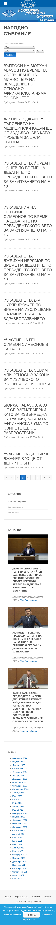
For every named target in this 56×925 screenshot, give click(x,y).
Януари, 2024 (18, 775)
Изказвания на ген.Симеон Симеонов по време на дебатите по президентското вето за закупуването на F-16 (28, 220)
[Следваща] (44, 477)
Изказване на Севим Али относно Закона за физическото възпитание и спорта (27, 377)
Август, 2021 (18, 875)
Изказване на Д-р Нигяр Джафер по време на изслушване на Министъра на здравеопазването (27, 309)
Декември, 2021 (19, 861)
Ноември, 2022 (19, 823)
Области (37, 901)
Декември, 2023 (19, 778)
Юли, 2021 (17, 878)
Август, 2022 (18, 833)
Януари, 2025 (18, 765)
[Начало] (6, 477)
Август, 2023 (18, 792)
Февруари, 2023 (19, 813)
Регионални (13, 512)
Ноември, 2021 (19, 864)
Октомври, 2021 (19, 868)
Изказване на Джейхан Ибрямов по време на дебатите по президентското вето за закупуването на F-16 (28, 267)
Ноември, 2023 (19, 782)
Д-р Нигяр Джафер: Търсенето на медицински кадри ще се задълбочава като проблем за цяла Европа (28, 130)
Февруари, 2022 (19, 854)
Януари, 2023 (18, 816)
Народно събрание (17, 501)
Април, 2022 (18, 847)
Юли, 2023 (17, 796)
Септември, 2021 (20, 871)
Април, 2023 (18, 806)
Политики (35, 896)
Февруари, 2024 (19, 771)
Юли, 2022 (17, 837)
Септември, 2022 (20, 830)
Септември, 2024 (20, 768)
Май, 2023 (17, 802)
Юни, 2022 (17, 840)
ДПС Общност (23, 901)
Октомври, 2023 (19, 785)
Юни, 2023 (17, 799)
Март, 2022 (17, 851)
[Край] (49, 477)
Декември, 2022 (19, 820)
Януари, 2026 (18, 761)
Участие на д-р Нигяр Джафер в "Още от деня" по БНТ (27, 458)
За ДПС (8, 896)
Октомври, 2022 (19, 827)
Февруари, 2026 (19, 758)
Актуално (47, 896)
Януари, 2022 (18, 857)
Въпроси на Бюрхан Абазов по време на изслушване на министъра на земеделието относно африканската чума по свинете (25, 81)
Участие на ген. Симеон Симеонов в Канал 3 (26, 344)
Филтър (9, 54)
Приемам (31, 915)
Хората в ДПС (21, 896)
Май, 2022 (17, 844)
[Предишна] (11, 477)
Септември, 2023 (20, 789)
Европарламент (15, 506)
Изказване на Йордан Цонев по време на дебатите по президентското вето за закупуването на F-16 (28, 174)
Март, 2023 (17, 809)
